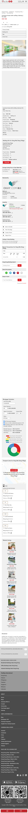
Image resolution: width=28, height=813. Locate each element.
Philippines (3, 680)
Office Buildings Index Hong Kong (9, 665)
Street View (5, 36)
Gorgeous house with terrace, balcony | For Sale (11, 597)
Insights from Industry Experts (8, 723)
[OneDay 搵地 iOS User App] (8, 782)
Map (3, 34)
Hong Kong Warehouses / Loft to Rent (10, 757)
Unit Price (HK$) (7, 401)
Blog (2, 717)
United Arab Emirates (6, 741)
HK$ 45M (11, 552)
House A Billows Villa (11, 550)
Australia (3, 730)
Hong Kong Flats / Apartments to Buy (10, 763)
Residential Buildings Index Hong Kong (10, 662)
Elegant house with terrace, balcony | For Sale (11, 569)
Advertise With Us (5, 701)
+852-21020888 (13, 198)
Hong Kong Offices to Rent (7, 754)
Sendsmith (24, 283)
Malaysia (3, 686)
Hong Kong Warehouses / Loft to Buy (10, 767)
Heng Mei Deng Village (11, 564)
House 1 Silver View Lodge (12, 621)
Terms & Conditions (19, 805)
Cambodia (3, 732)
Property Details (6, 29)
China (2, 735)
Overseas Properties (6, 721)
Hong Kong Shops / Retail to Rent (9, 759)
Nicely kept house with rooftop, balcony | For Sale (12, 583)
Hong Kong (4, 675)
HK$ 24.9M (11, 608)
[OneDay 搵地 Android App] (20, 782)
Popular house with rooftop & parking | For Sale (12, 611)
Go (19, 265)
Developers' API (5, 719)
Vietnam (3, 678)
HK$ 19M (11, 580)
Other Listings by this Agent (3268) (16, 208)
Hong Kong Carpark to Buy (7, 772)
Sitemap (3, 710)
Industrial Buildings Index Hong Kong (10, 668)
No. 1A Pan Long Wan (11, 578)
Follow (6, 162)
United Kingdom (5, 743)
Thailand (3, 682)
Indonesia (3, 689)
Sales (4, 250)
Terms (5, 416)
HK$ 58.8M (11, 624)
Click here (14, 470)
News (2, 699)
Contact (3, 704)
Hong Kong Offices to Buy (7, 765)
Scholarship (4, 706)
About (2, 697)
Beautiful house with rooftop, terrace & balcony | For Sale (11, 555)
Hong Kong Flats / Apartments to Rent (10, 752)
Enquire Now (20, 810)
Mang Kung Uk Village (11, 606)
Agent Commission (8, 411)
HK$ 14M (11, 566)
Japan (2, 737)
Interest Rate (19, 411)
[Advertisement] (14, 87)
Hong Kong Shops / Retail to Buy (9, 770)
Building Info (5, 32)
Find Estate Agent (5, 708)
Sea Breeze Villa (11, 592)
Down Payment (7, 406)
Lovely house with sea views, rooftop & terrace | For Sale (11, 627)
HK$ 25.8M (11, 594)
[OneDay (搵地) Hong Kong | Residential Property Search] (7, 1)
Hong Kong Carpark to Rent (7, 761)
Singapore (3, 684)
